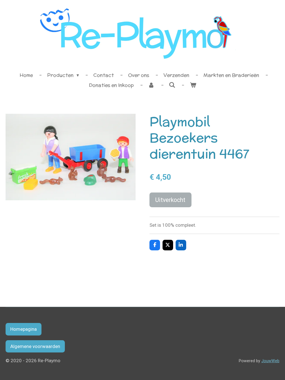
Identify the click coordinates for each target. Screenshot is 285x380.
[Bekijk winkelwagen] (193, 85)
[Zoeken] (172, 85)
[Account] (151, 85)
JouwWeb (270, 361)
